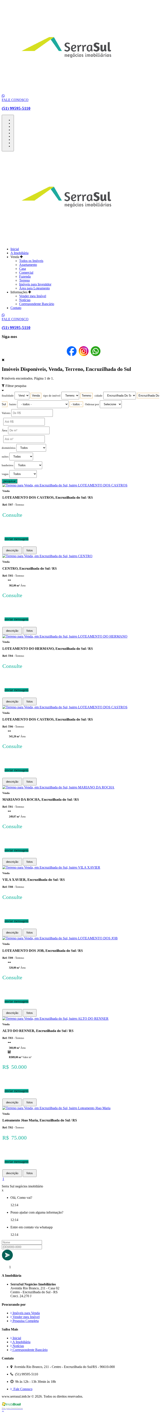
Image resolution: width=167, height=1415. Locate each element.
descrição (12, 550)
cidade (98, 395)
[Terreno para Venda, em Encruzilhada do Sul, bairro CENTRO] (47, 556)
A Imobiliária (19, 253)
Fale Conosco (22, 1389)
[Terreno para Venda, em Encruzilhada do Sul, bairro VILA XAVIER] (51, 867)
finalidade (8, 395)
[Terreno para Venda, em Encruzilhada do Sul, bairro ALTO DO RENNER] (55, 1018)
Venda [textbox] (36, 395)
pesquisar (9, 481)
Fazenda (25, 276)
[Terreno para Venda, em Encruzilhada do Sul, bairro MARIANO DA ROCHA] (58, 787)
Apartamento (28, 265)
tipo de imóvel (51, 395)
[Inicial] (66, 92)
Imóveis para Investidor (35, 284)
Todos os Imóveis (31, 261)
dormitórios (8, 447)
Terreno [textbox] (86, 395)
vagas (5, 474)
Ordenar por (92, 404)
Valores (6, 413)
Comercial (26, 272)
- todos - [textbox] (76, 404)
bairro (12, 404)
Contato (15, 308)
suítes (5, 456)
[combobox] (35, 395)
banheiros (7, 465)
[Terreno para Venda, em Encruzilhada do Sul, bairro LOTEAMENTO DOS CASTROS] (64, 485)
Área (4, 430)
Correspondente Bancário (36, 304)
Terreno (24, 280)
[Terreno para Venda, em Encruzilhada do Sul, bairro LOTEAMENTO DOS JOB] (60, 938)
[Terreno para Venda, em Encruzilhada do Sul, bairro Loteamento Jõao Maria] (56, 1108)
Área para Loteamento (34, 288)
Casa (22, 268)
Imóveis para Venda (26, 1313)
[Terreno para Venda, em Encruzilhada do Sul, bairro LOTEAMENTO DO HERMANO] (64, 636)
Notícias (24, 300)
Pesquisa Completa (25, 1321)
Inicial (14, 249)
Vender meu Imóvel (32, 296)
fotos (30, 550)
